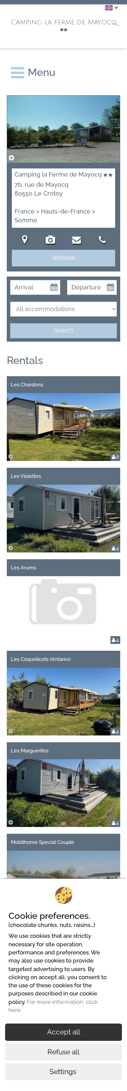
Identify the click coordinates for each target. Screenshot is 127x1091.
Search (63, 330)
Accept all (63, 1032)
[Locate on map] (25, 240)
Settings (63, 1071)
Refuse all (63, 1052)
